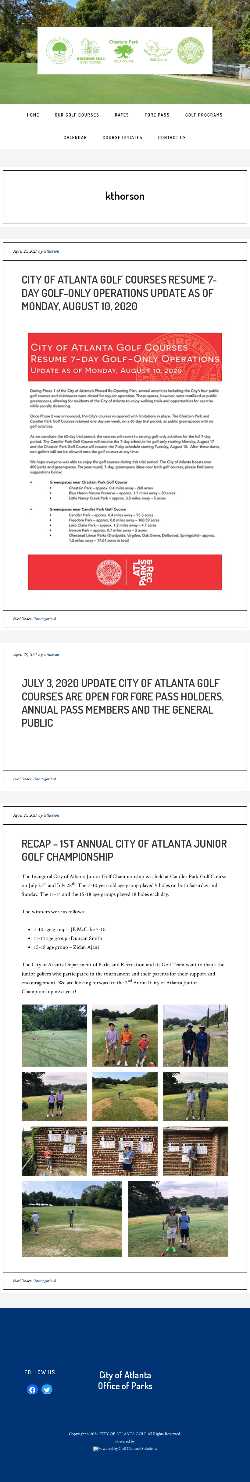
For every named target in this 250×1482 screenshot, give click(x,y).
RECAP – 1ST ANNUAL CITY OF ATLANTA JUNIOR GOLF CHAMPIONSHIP (124, 850)
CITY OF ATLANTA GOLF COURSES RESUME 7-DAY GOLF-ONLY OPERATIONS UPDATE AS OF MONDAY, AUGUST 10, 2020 (119, 292)
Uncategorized (44, 619)
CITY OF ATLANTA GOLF (125, 50)
